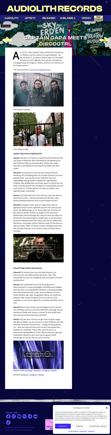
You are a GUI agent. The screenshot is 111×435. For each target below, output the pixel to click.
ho (98, 17)
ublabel (67, 18)
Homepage (28, 370)
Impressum (91, 431)
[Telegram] (30, 416)
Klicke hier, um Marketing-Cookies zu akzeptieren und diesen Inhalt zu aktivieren (38, 248)
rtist (30, 18)
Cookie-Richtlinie (73, 431)
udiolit (11, 18)
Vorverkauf (33, 70)
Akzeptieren (62, 426)
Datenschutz (83, 431)
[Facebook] (8, 416)
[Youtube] (19, 416)
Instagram (46, 370)
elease (48, 18)
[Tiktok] (8, 422)
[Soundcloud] (35, 416)
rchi (86, 18)
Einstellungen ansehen (98, 426)
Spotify (54, 370)
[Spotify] (24, 416)
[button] (107, 408)
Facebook (37, 370)
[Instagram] (14, 416)
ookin (98, 20)
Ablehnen (79, 426)
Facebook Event (45, 70)
